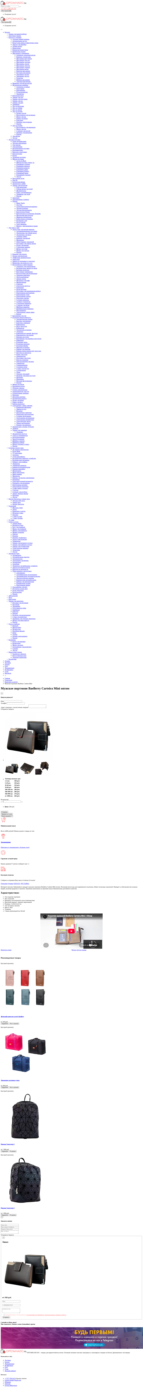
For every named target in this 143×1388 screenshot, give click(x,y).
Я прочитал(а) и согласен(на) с (35, 1315)
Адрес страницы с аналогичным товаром (14, 707)
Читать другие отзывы (79, 950)
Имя (2, 701)
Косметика (12, 640)
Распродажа (12, 659)
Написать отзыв (6, 950)
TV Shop (11, 520)
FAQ (6, 666)
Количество (5, 799)
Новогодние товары (15, 652)
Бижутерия (12, 599)
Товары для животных (16, 601)
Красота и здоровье (15, 37)
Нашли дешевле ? (7, 816)
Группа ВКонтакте (11, 1385)
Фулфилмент (9, 670)
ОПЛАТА (17, 883)
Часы (10, 597)
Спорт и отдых (13, 522)
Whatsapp (8, 1382)
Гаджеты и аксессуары (16, 448)
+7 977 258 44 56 (8, 8)
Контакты (8, 673)
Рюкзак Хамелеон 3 (7, 1208)
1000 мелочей (13, 596)
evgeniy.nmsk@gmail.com (13, 1380)
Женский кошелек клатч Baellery (12, 1016)
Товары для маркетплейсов (18, 34)
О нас (6, 671)
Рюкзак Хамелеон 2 (7, 1144)
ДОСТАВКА (25, 883)
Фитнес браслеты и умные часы (19, 499)
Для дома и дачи (14, 228)
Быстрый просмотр (7, 963)
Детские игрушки (14, 139)
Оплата (7, 664)
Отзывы (7, 661)
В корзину (4, 812)
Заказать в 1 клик (7, 814)
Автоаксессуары (14, 553)
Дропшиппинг (9, 668)
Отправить (6, 1317)
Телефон (3, 703)
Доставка (8, 663)
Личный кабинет (10, 1371)
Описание (4, 883)
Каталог (7, 32)
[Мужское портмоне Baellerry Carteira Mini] (29, 760)
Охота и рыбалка (14, 624)
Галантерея (12, 506)
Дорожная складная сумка (10, 1080)
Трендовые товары (15, 36)
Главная (7, 678)
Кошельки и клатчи (11, 682)
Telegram (7, 1384)
